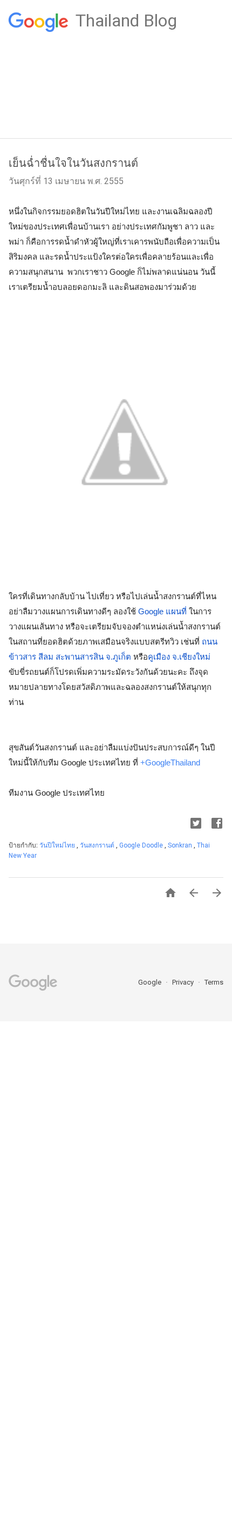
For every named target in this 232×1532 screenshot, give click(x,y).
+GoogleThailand (170, 762)
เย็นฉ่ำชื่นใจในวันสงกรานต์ (73, 163)
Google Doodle (142, 845)
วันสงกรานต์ (98, 845)
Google (150, 982)
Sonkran (181, 845)
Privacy (183, 982)
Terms (213, 982)
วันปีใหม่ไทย (58, 845)
